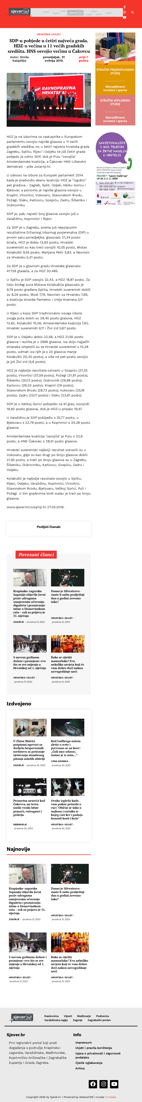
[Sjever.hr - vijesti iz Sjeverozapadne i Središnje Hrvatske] (19, 12)
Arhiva (80, 1068)
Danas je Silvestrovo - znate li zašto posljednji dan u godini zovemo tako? (67, 596)
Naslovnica (51, 1016)
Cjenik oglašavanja (88, 1063)
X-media (110, 1097)
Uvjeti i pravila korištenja (93, 1048)
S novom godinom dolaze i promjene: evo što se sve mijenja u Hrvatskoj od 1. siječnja (29, 663)
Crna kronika (59, 761)
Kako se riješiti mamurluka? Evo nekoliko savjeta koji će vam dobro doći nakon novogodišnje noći (67, 664)
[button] (132, 13)
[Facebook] (124, 7)
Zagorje (18, 622)
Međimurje (20, 824)
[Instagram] (124, 12)
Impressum (83, 1042)
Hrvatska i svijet (49, 34)
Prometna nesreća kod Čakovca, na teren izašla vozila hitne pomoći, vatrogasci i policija (29, 808)
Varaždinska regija (55, 1020)
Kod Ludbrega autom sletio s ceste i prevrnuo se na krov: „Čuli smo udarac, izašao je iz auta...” (66, 748)
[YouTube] (124, 17)
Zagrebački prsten (99, 1020)
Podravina (102, 1016)
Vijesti (68, 1016)
